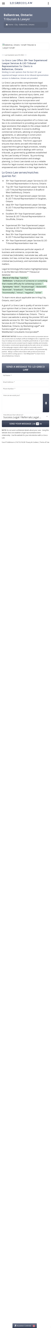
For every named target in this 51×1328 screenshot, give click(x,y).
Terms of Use (44, 442)
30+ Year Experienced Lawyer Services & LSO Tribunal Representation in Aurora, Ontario (26, 182)
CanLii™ (17, 300)
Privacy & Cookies (32, 442)
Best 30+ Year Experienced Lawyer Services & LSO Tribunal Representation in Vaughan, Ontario (26, 199)
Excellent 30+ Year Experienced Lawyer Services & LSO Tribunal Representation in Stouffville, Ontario (25, 216)
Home (10, 24)
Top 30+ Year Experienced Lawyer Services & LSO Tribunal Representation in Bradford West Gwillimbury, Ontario (26, 190)
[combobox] (25, 416)
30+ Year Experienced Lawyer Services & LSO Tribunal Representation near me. (26, 242)
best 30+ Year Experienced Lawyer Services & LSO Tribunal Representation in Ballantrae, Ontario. (25, 311)
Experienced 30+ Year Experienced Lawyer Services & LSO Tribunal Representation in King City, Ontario (25, 228)
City (16, 24)
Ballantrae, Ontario (26, 24)
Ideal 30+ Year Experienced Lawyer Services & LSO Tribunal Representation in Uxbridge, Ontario (26, 207)
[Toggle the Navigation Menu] (3, 3)
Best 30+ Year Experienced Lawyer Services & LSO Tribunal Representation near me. (26, 235)
